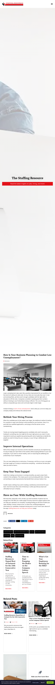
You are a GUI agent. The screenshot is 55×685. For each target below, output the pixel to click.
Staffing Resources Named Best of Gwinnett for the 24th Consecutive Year (10, 563)
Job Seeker (7, 535)
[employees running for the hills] (44, 547)
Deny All (43, 682)
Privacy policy (36, 682)
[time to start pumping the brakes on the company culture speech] (27, 547)
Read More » (8, 588)
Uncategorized (19, 535)
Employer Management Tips (21, 531)
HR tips (32, 531)
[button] (51, 4)
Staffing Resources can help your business (21, 508)
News (12, 535)
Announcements (8, 531)
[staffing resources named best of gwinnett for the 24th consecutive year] (10, 547)
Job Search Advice (40, 531)
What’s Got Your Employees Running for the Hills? (44, 561)
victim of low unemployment (22, 408)
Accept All (50, 682)
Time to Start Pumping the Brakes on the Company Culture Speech (26, 564)
